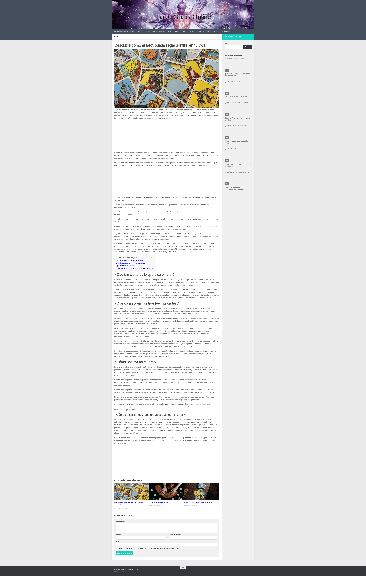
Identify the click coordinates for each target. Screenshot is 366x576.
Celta (169, 31)
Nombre (118, 534)
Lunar (191, 31)
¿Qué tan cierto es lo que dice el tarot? (130, 260)
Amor (132, 31)
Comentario (120, 521)
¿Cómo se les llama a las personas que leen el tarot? (136, 268)
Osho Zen (206, 31)
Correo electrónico (175, 534)
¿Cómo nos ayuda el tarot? (126, 266)
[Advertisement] (166, 137)
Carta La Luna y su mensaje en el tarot (198, 502)
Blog (234, 31)
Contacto (117, 569)
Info (136, 569)
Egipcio (162, 31)
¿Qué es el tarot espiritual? (159, 502)
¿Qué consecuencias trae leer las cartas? (131, 263)
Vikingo (198, 31)
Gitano (154, 31)
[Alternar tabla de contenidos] (151, 257)
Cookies (123, 569)
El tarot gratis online (121, 31)
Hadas (184, 31)
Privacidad (131, 569)
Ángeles (176, 31)
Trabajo (139, 31)
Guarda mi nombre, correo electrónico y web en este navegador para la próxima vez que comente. (150, 548)
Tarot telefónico (225, 31)
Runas (215, 31)
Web (117, 541)
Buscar (227, 43)
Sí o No (147, 31)
